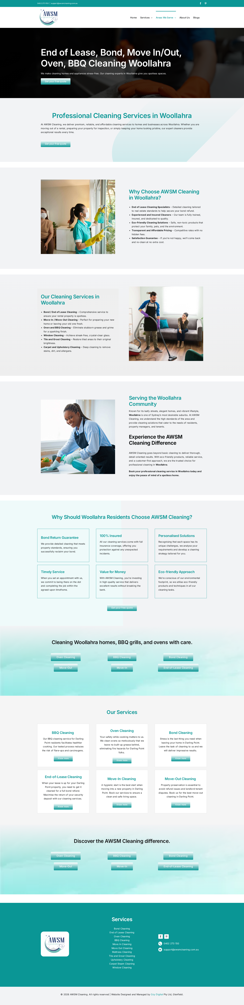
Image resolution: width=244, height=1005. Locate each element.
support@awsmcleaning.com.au (64, 3)
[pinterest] (166, 936)
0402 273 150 (43, 3)
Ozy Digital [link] (157, 994)
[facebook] (160, 936)
